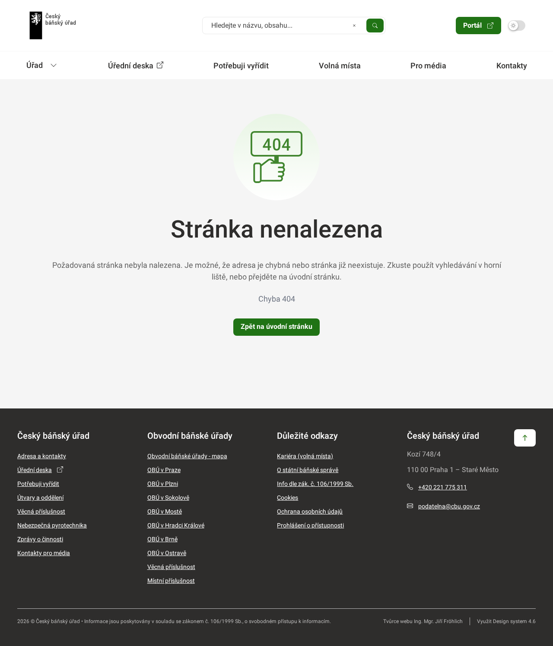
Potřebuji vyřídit (241, 65)
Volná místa (340, 65)
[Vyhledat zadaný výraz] (375, 25)
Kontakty (511, 65)
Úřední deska (131, 65)
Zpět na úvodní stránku (276, 326)
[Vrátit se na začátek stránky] (525, 437)
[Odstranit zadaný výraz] (354, 25)
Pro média (428, 65)
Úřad (34, 65)
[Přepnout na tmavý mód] (516, 25)
